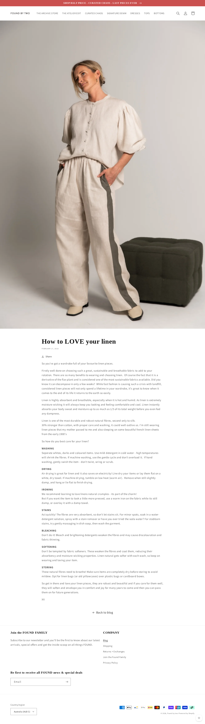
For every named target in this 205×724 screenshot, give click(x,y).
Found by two (172, 713)
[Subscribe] (67, 682)
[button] (178, 13)
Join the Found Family (114, 657)
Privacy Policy (110, 662)
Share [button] (49, 356)
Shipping (107, 645)
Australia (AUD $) (22, 711)
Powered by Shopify (187, 713)
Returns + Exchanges (114, 651)
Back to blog (104, 612)
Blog (105, 640)
